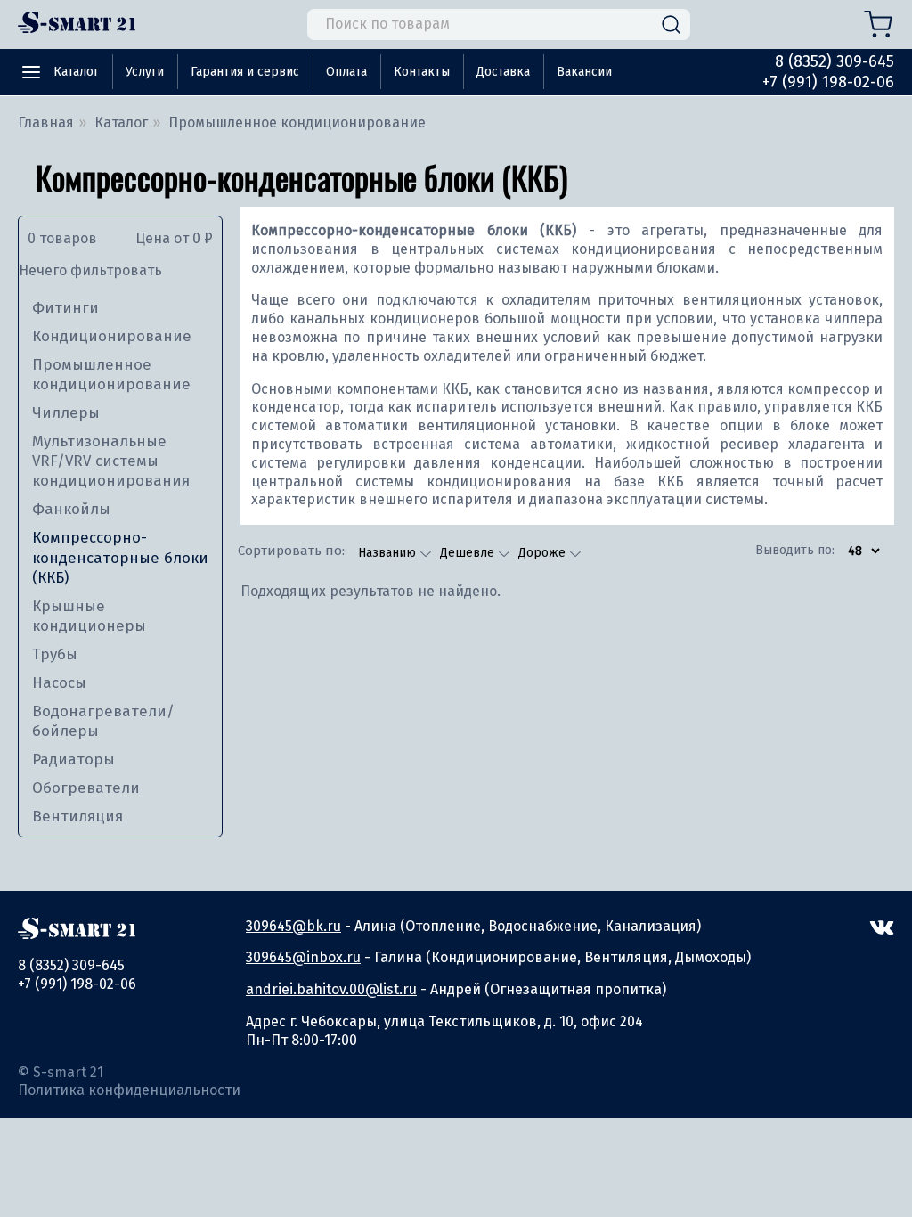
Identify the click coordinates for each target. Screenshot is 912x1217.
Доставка (503, 71)
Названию (388, 552)
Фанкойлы (71, 509)
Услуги (145, 71)
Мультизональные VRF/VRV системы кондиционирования (111, 461)
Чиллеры (66, 413)
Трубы (54, 654)
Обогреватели (86, 788)
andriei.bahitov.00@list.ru (331, 989)
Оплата (346, 71)
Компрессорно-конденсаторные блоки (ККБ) (120, 557)
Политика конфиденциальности (129, 1090)
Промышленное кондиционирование (111, 374)
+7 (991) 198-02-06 (828, 82)
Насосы (59, 683)
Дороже (543, 552)
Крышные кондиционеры (89, 616)
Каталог (76, 71)
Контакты (422, 71)
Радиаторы (73, 759)
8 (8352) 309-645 (834, 61)
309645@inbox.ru (303, 957)
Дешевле (469, 552)
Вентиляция (77, 816)
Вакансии (584, 71)
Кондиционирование (111, 336)
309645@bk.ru (293, 926)
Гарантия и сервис (245, 71)
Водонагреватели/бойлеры (103, 721)
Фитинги (65, 307)
